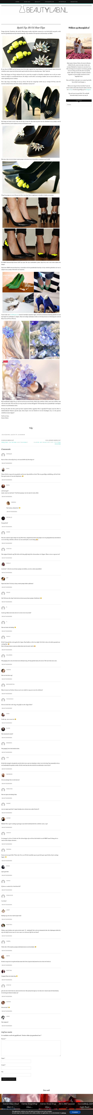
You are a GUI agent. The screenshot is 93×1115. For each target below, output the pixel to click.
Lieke (8, 1016)
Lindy (8, 910)
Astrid (8, 1001)
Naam (3, 1058)
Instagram (88, 89)
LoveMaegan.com (14, 314)
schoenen (21, 434)
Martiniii (9, 924)
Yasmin (8, 669)
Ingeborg (9, 774)
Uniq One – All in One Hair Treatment (14, 441)
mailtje (70, 89)
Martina (9, 970)
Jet (7, 577)
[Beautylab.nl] (46, 10)
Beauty (37, 1)
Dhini (8, 866)
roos (8, 485)
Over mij (27, 1)
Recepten (74, 1)
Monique (9, 454)
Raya (7, 468)
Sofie (8, 955)
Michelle (9, 517)
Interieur (62, 1)
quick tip (14, 434)
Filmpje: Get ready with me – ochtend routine (47, 442)
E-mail (3, 1065)
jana (7, 713)
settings (63, 1113)
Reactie (3, 1038)
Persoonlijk (49, 1)
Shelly (8, 563)
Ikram (8, 592)
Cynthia (9, 548)
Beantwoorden (7, 463)
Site (2, 1071)
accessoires (6, 434)
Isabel (8, 941)
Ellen (8, 728)
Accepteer (75, 1112)
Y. (6, 621)
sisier (8, 532)
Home (17, 1)
